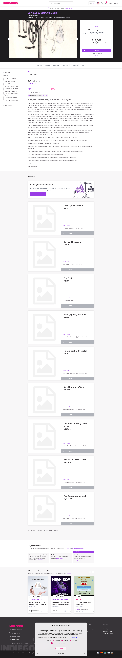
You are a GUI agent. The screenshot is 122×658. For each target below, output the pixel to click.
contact (36, 83)
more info (30, 83)
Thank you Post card (10, 78)
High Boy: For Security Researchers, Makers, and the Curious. (60, 604)
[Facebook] (9, 633)
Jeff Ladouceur (33, 15)
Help (68, 548)
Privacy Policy (12, 652)
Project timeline (7, 105)
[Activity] (106, 3)
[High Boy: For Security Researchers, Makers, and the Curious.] (61, 586)
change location (68, 8)
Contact (87, 627)
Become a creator (107, 631)
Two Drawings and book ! (12, 100)
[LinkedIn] (19, 633)
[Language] (98, 3)
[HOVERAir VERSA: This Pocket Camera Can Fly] (38, 586)
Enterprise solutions (108, 633)
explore (69, 573)
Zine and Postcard (10, 81)
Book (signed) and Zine (11, 86)
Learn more (40, 559)
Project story (6, 72)
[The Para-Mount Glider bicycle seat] (84, 586)
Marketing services (108, 629)
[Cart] (102, 3)
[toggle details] (48, 612)
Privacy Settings (33, 652)
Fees (104, 627)
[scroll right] (77, 39)
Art (29, 89)
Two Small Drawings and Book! (11, 94)
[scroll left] (8, 39)
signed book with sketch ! (12, 88)
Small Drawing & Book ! (11, 91)
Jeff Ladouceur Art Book (42, 12)
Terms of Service (22, 652)
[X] (12, 633)
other (52, 89)
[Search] (51, 3)
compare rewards (38, 194)
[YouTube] (15, 633)
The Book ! (8, 83)
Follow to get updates (79, 561)
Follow (96, 50)
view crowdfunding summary (96, 56)
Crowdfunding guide (77, 548)
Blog (86, 631)
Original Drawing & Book (11, 97)
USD (90, 3)
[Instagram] (17, 633)
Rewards (5, 75)
